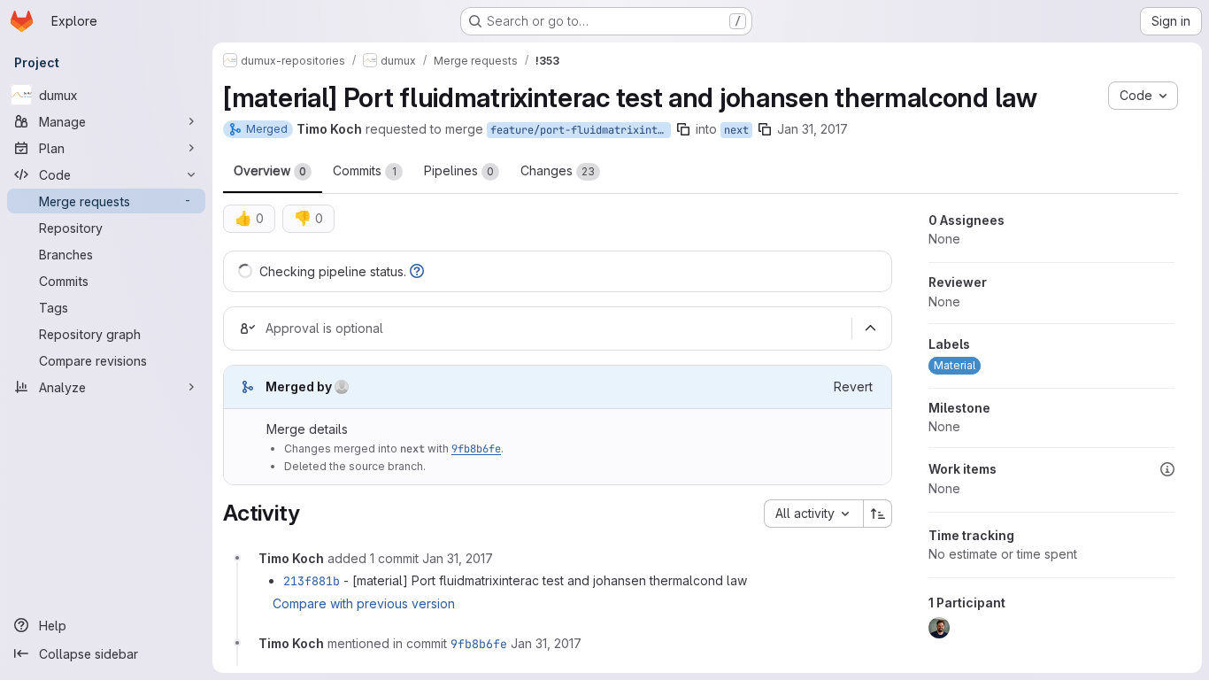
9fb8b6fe (476, 449)
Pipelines (459, 170)
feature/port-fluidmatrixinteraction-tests (580, 130)
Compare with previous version (364, 603)
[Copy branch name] (683, 129)
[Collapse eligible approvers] (870, 328)
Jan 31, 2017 (812, 128)
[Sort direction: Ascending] (878, 513)
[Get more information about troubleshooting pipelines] (417, 271)
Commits (365, 170)
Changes (557, 170)
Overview (270, 170)
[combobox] (813, 513)
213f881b (311, 581)
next (736, 130)
